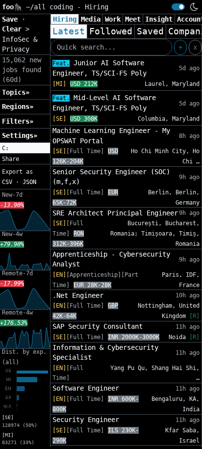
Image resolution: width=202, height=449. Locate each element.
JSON (29, 182)
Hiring (64, 19)
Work (113, 19)
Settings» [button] (19, 135)
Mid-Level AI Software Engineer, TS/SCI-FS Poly (104, 103)
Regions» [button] (17, 106)
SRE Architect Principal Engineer (115, 213)
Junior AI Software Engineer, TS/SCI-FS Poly (99, 68)
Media (91, 19)
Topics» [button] (15, 92)
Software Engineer (85, 388)
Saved (150, 31)
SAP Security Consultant (97, 326)
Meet (133, 19)
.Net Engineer (77, 295)
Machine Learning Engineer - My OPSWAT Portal (111, 135)
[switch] (178, 6)
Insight (159, 19)
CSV (7, 182)
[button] (25, 148)
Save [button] (12, 19)
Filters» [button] (17, 121)
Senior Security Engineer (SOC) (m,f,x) (111, 176)
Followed (110, 31)
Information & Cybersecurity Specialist (105, 352)
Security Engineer (85, 419)
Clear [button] (13, 29)
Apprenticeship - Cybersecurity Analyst (111, 259)
